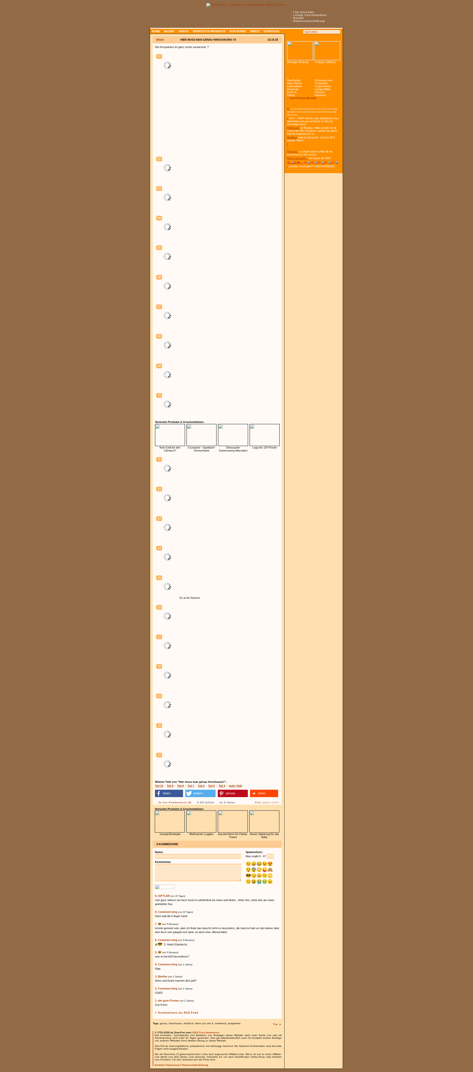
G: (288, 108)
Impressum (173, 1065)
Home (156, 31)
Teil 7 (190, 785)
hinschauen (175, 1023)
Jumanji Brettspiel (169, 834)
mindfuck (189, 1023)
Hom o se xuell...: (297, 158)
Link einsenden (304, 12)
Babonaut (320, 95)
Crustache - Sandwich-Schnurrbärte (201, 449)
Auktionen (238, 31)
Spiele (254, 31)
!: (287, 118)
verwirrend (220, 1023)
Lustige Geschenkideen (310, 15)
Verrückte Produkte (209, 31)
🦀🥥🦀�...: (295, 162)
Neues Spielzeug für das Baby (264, 835)
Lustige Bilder (323, 89)
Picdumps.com (323, 80)
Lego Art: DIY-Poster (265, 447)
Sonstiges (271, 31)
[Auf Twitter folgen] (300, 32)
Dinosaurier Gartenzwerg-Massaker (233, 449)
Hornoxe (320, 92)
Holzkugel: (293, 127)
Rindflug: (292, 137)
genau (163, 1023)
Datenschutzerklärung (309, 20)
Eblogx (291, 95)
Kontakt (298, 18)
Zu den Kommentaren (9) (174, 802)
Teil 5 (211, 785)
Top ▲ (277, 1024)
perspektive (234, 1023)
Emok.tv (292, 92)
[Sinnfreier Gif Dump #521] (327, 50)
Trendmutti (321, 83)
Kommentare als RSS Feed (178, 1012)
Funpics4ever (323, 86)
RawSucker (294, 80)
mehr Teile (235, 785)
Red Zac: (292, 151)
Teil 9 (170, 785)
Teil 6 (201, 785)
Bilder (169, 31)
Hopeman (293, 89)
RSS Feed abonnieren (206, 1032)
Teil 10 (159, 785)
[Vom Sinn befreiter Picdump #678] (300, 50)
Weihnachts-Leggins (201, 834)
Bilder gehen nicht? (267, 802)
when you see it (204, 1023)
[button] (169, 793)
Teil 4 (222, 785)
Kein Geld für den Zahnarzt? (170, 449)
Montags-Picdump (298, 62)
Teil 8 (180, 785)
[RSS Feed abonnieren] (289, 32)
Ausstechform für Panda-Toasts (233, 835)
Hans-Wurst (294, 83)
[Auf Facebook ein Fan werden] (294, 32)
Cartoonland (294, 86)
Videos (183, 31)
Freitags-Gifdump (325, 62)
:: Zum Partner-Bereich (302, 98)
